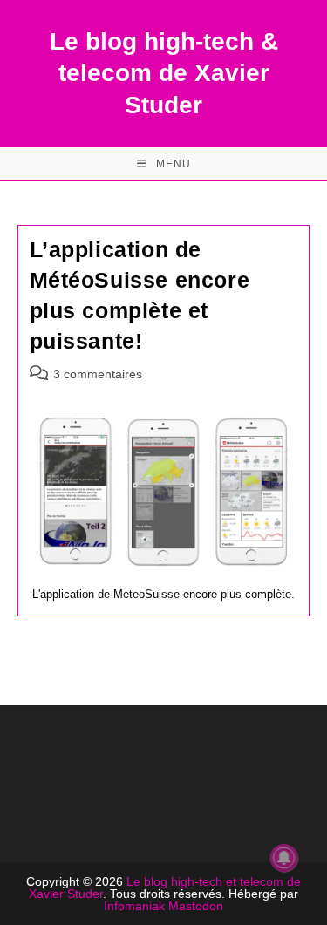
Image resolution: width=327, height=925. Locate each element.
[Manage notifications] (284, 858)
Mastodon (195, 906)
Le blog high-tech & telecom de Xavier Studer (164, 73)
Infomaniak (134, 906)
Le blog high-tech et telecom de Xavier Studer (165, 887)
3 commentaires (97, 374)
